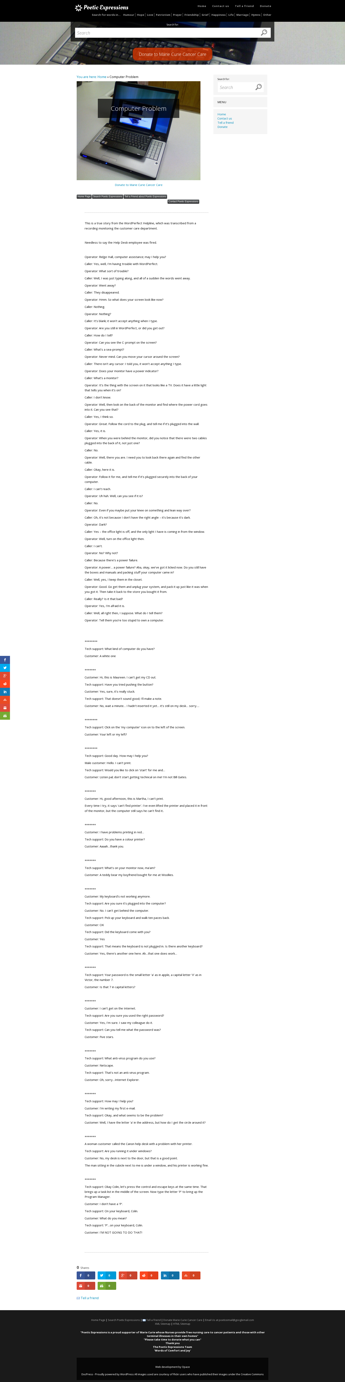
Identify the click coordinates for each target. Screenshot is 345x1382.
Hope (140, 15)
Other (267, 15)
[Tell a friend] (78, 1298)
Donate (265, 6)
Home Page (84, 196)
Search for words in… (106, 15)
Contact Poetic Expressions (183, 201)
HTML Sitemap (181, 1324)
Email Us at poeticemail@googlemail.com (229, 1320)
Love (150, 15)
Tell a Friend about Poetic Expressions (145, 196)
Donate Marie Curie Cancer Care (182, 1320)
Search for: (173, 24)
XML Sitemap (163, 1324)
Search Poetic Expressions (107, 196)
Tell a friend (244, 6)
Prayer (177, 15)
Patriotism (163, 15)
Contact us (220, 6)
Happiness (218, 15)
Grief (205, 15)
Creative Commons (252, 1374)
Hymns (255, 15)
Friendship (191, 15)
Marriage (242, 15)
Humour (128, 15)
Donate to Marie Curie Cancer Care (139, 185)
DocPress (87, 1374)
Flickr (176, 1374)
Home (202, 6)
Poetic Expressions (106, 7)
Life (231, 15)
